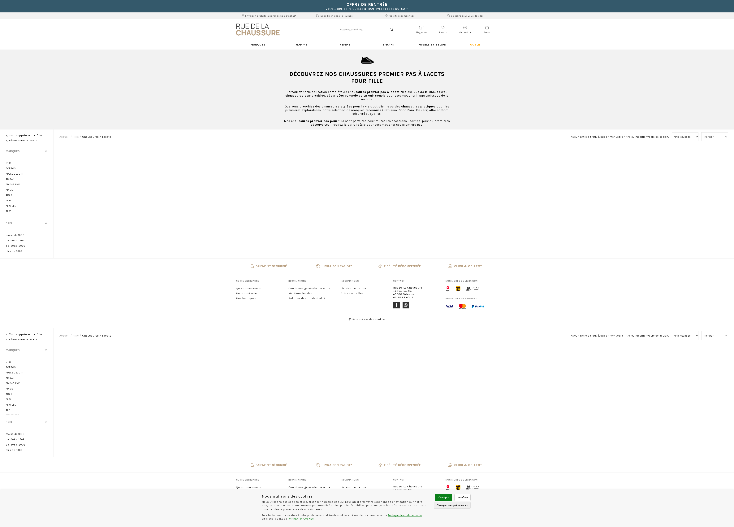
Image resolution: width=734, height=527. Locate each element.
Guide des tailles (352, 293)
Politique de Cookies (301, 518)
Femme (345, 44)
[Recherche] (391, 29)
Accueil (64, 136)
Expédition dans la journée (337, 16)
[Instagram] (406, 305)
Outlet (476, 44)
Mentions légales (300, 293)
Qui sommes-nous (248, 288)
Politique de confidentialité (306, 298)
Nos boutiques (246, 298)
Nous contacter (247, 293)
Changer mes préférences (452, 505)
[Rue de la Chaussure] (258, 29)
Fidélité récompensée (402, 16)
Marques (258, 44)
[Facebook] (396, 305)
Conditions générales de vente (309, 288)
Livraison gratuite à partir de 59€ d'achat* (270, 16)
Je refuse (462, 497)
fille (76, 136)
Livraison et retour (353, 288)
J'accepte (443, 497)
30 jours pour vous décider (467, 16)
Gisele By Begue (432, 44)
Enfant (389, 44)
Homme (301, 44)
